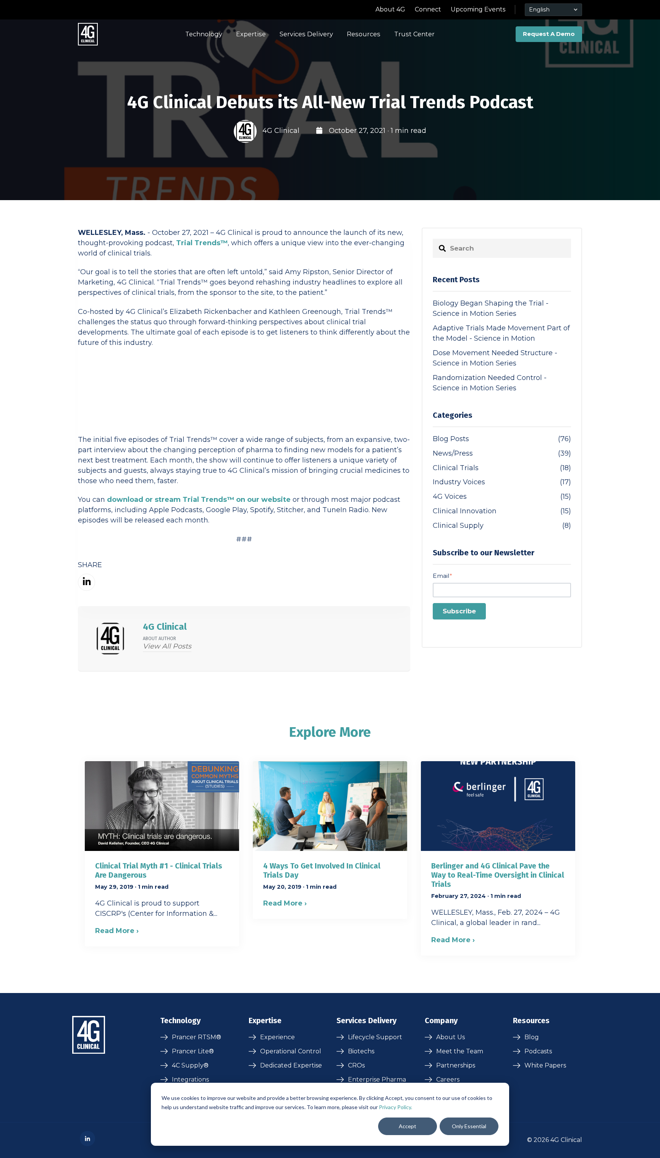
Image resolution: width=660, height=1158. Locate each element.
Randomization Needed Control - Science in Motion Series (490, 383)
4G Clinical (280, 130)
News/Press (502, 453)
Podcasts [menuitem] (538, 1051)
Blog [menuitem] (531, 1037)
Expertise (251, 34)
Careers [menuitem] (447, 1079)
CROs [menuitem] (356, 1065)
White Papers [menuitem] (545, 1065)
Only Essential (469, 1126)
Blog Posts (502, 439)
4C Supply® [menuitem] (190, 1065)
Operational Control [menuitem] (290, 1051)
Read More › (117, 931)
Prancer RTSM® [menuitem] (196, 1037)
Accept (407, 1126)
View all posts (167, 646)
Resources (363, 34)
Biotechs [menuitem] (361, 1051)
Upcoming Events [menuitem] (478, 9)
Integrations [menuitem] (190, 1079)
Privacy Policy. (395, 1107)
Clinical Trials (502, 468)
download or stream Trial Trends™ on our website (199, 499)
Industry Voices (502, 482)
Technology (203, 34)
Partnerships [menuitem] (455, 1065)
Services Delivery (306, 34)
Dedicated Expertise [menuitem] (291, 1065)
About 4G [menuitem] (390, 9)
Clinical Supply (502, 525)
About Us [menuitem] (450, 1037)
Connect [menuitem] (428, 9)
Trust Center (414, 34)
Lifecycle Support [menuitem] (375, 1037)
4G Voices (502, 496)
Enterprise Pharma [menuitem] (377, 1079)
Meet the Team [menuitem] (459, 1051)
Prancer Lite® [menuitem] (193, 1051)
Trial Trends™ (202, 243)
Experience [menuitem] (277, 1037)
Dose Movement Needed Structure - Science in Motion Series (495, 358)
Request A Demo (549, 33)
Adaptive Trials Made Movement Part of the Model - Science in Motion (501, 333)
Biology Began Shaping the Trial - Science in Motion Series (490, 308)
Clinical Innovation (502, 511)
